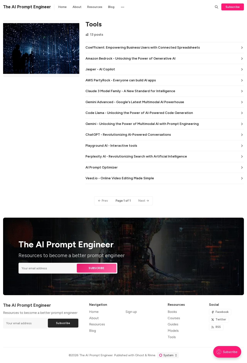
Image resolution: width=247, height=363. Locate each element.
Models (173, 330)
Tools (172, 337)
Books (172, 312)
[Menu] (122, 7)
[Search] (216, 6)
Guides (173, 324)
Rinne (151, 355)
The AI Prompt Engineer (96, 355)
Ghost (139, 355)
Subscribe (233, 7)
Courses (174, 318)
